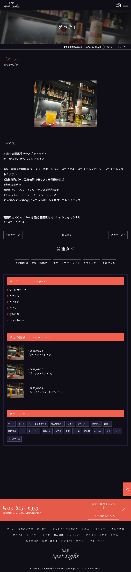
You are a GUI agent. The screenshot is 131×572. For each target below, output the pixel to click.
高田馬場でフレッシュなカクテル (60, 217)
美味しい (47, 431)
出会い (107, 423)
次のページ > (118, 234)
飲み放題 (14, 314)
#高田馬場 (22, 263)
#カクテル (109, 263)
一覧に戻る (65, 234)
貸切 (68, 431)
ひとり (118, 431)
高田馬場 (12, 431)
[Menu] (126, 5)
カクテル (20, 221)
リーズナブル (14, 438)
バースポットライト (38, 423)
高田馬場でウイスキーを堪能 (21, 217)
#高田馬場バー (41, 263)
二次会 (77, 431)
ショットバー (16, 320)
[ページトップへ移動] (125, 509)
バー (22, 431)
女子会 (58, 431)
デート (11, 423)
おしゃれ (98, 431)
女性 (108, 431)
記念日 (87, 431)
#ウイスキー (91, 263)
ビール (21, 423)
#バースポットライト (67, 263)
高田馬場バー (57, 423)
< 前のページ (13, 234)
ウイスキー (8, 221)
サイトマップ (97, 540)
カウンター (34, 431)
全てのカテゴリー (18, 289)
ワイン (13, 308)
